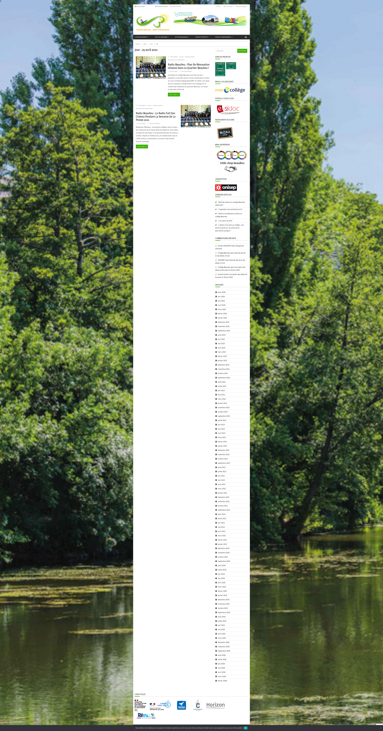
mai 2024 (221, 395)
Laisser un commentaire (177, 60)
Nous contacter (228, 6)
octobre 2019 (223, 608)
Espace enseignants (223, 37)
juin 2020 (221, 574)
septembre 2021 (224, 510)
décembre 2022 (223, 450)
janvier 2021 (222, 544)
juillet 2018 (222, 659)
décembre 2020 (223, 548)
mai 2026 (221, 301)
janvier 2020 (222, 595)
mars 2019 (222, 638)
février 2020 (222, 591)
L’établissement (141, 37)
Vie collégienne (161, 37)
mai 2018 (221, 668)
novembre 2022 (224, 454)
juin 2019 (221, 625)
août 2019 (222, 617)
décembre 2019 (223, 600)
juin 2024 (221, 390)
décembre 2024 (223, 365)
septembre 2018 (224, 651)
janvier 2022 (222, 493)
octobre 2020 (223, 557)
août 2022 (222, 467)
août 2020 (222, 565)
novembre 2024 (224, 369)
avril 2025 (221, 348)
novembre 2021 (224, 501)
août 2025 (222, 335)
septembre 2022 (224, 463)
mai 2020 (221, 578)
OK (246, 728)
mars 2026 (222, 309)
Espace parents (201, 37)
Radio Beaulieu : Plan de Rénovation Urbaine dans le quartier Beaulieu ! (189, 66)
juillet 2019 (222, 621)
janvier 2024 (222, 403)
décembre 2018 (223, 642)
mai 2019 (221, 629)
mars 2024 (222, 399)
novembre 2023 (224, 407)
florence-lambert (187, 71)
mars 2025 (222, 352)
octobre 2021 (223, 506)
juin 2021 (221, 523)
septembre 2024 (224, 378)
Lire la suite (173, 94)
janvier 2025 (222, 360)
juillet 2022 (222, 471)
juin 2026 (221, 296)
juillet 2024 (222, 386)
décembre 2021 (223, 497)
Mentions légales (241, 6)
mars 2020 (222, 587)
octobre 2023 (223, 412)
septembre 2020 (224, 561)
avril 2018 (221, 672)
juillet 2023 (222, 420)
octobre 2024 (223, 373)
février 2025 (222, 356)
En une (181, 57)
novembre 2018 (224, 646)
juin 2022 (221, 476)
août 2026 (222, 292)
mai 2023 (221, 429)
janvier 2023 (222, 446)
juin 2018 (221, 664)
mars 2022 (222, 489)
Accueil (218, 6)
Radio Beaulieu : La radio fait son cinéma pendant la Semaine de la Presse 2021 (156, 116)
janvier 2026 (222, 318)
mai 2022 (221, 480)
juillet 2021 (222, 518)
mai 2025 (221, 343)
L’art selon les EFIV (225, 221)
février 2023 (222, 442)
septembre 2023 (224, 416)
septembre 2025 (224, 331)
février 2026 (222, 313)
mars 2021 (222, 536)
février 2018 (222, 681)
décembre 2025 (223, 322)
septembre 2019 (224, 612)
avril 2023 (221, 433)
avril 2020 (221, 582)
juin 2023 (221, 425)
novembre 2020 (224, 553)
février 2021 (222, 540)
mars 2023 (222, 437)
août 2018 (222, 655)
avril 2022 (221, 484)
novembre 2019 (224, 604)
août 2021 (222, 514)
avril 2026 (221, 305)
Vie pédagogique (181, 37)
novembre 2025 (224, 326)
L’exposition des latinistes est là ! (230, 209)
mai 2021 (221, 527)
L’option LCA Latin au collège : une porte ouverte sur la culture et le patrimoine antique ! (229, 228)
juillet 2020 (222, 570)
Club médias (174, 57)
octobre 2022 (223, 459)
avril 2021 (221, 531)
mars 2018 (222, 676)
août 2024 (222, 382)
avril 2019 (221, 634)
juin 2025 (221, 339)
